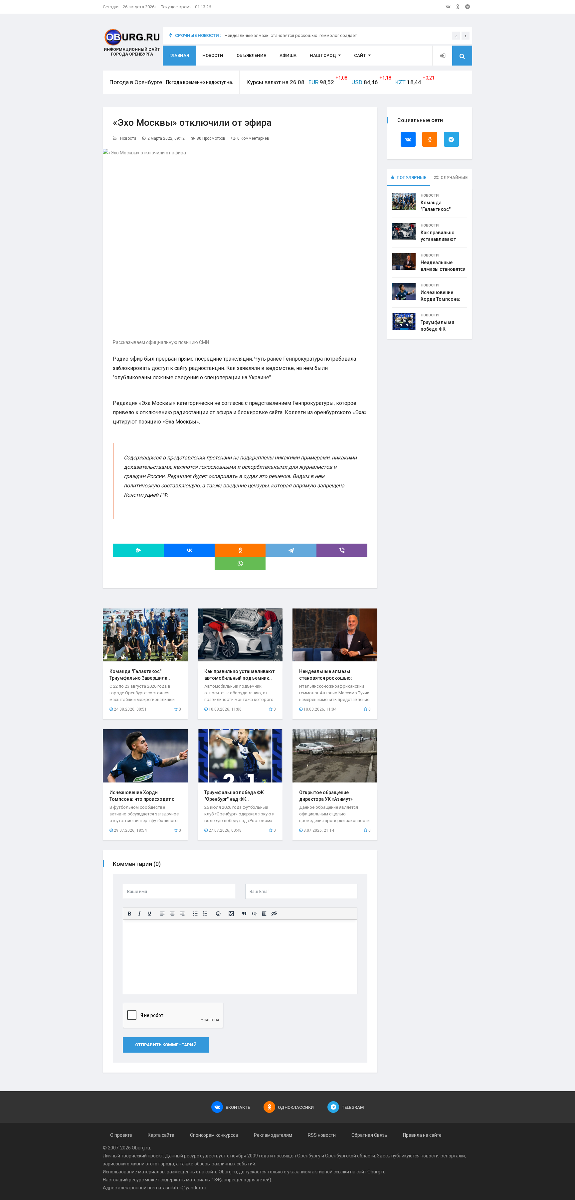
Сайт (360, 55)
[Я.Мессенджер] (138, 550)
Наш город (323, 55)
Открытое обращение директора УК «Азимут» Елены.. (326, 799)
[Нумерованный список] (205, 914)
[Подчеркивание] (149, 914)
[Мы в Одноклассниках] (458, 6)
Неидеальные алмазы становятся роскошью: (443, 269)
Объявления (251, 55)
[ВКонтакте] (189, 550)
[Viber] (341, 550)
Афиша (288, 55)
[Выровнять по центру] (172, 914)
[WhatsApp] (240, 563)
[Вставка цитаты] (244, 914)
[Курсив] (139, 914)
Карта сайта (161, 1135)
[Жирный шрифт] (129, 914)
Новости (212, 55)
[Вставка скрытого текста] (274, 914)
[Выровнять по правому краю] (182, 914)
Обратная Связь (369, 1135)
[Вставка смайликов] (218, 914)
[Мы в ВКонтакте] (448, 6)
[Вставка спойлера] (264, 914)
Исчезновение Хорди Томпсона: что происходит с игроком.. (141, 799)
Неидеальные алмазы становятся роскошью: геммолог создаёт (291, 35)
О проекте (121, 1135)
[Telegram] (291, 550)
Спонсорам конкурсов (214, 1135)
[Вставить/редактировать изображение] (231, 914)
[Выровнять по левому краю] (162, 914)
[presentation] (456, 36)
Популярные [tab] (411, 177)
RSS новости (322, 1135)
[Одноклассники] (240, 550)
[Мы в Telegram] (467, 6)
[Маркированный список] (195, 914)
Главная (179, 55)
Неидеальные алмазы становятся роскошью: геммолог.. (325, 678)
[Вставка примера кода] (254, 914)
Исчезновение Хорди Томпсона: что (440, 299)
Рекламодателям (273, 1135)
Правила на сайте (422, 1135)
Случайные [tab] (454, 177)
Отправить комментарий (166, 1044)
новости (430, 1155)
